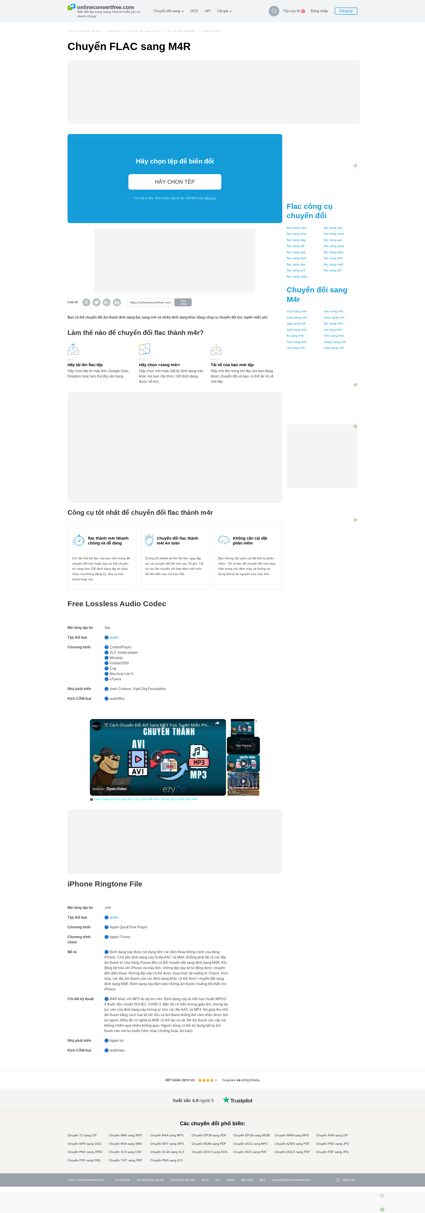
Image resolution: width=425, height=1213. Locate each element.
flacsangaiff (295, 246)
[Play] (229, 734)
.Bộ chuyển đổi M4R (181, 31)
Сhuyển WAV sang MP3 (125, 1135)
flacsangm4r (333, 258)
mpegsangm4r (335, 342)
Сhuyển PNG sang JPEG (85, 1152)
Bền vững (247, 1180)
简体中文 (339, 1152)
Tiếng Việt (340, 1134)
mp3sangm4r (297, 311)
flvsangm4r (295, 335)
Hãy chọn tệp (175, 182)
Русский (339, 1104)
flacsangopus (334, 246)
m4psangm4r (334, 348)
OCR (194, 11)
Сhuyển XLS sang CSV (125, 1152)
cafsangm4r (296, 348)
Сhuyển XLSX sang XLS (167, 1152)
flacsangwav (333, 227)
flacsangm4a (296, 233)
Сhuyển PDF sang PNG (84, 1160)
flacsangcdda (297, 276)
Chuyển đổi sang (166, 11)
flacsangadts (333, 252)
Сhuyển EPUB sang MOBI (251, 1135)
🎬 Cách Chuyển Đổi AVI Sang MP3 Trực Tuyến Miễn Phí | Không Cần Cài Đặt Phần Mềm (157, 725)
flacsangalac (296, 264)
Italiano (338, 1130)
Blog (262, 1180)
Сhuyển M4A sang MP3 (166, 1135)
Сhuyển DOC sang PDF (250, 1152)
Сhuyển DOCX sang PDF (292, 1152)
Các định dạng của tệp (150, 1180)
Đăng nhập (319, 11)
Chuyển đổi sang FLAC (144, 31)
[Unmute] (235, 734)
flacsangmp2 (334, 264)
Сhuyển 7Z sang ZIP (82, 1135)
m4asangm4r (297, 317)
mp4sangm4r (297, 329)
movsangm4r (297, 342)
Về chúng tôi (122, 1180)
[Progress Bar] (242, 731)
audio (114, 637)
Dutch (337, 1143)
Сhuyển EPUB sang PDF (209, 1135)
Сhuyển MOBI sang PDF (209, 1143)
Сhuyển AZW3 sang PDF (292, 1143)
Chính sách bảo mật (182, 1180)
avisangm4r (333, 329)
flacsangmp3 (296, 227)
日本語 (338, 1126)
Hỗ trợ (205, 1180)
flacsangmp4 (296, 258)
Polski (337, 1161)
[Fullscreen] (255, 734)
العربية (337, 1108)
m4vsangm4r (334, 335)
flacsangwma (334, 233)
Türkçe (338, 1147)
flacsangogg (296, 240)
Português (340, 1139)
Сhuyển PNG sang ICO (166, 1160)
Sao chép (183, 302)
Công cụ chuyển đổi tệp (84, 31)
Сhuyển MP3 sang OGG (85, 1143)
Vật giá (222, 11)
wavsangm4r (334, 311)
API (208, 11)
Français (339, 1121)
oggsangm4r (296, 323)
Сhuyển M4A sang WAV (125, 1143)
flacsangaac (333, 240)
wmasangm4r (334, 317)
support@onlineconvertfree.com (291, 1180)
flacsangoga (296, 252)
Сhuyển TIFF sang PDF (125, 1160)
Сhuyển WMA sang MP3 (292, 1135)
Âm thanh (114, 31)
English (338, 1099)
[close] (382, 1196)
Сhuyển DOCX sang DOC (210, 1152)
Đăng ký (346, 11)
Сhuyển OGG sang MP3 (250, 1143)
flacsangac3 (296, 270)
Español (339, 1113)
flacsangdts (333, 270)
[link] (97, 726)
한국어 (338, 1156)
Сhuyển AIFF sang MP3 (167, 1143)
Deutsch (339, 1117)
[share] (217, 723)
